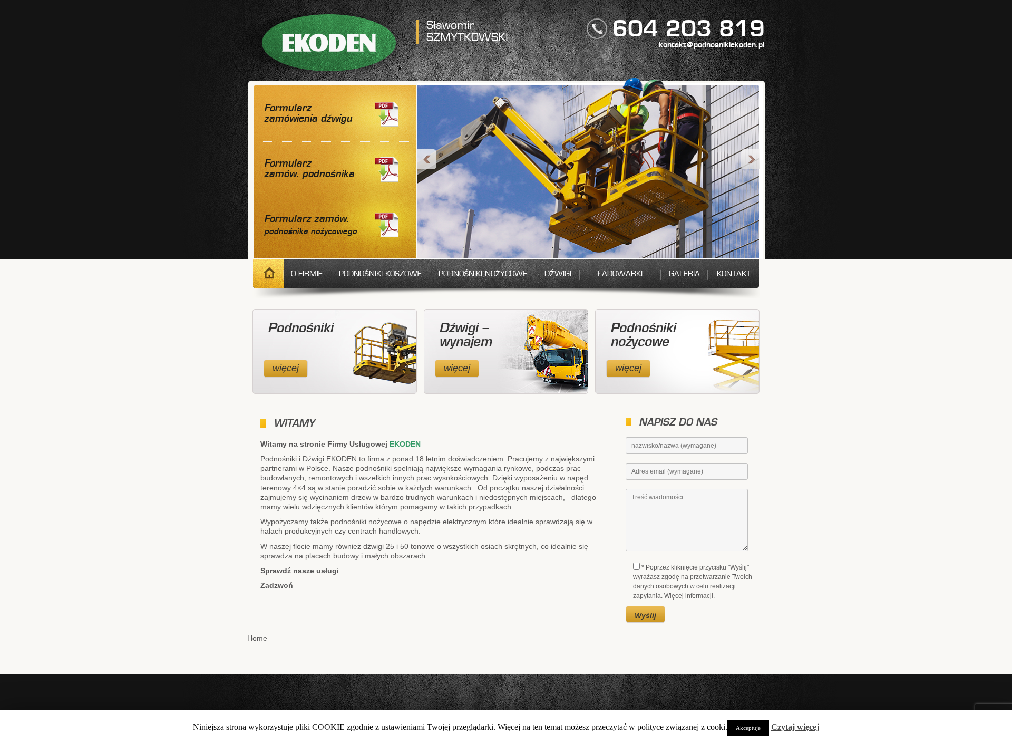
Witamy (268, 273)
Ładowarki (620, 274)
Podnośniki (300, 328)
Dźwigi (557, 274)
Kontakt (734, 274)
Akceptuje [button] (748, 728)
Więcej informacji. (689, 596)
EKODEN (328, 42)
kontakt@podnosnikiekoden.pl (712, 45)
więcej (286, 368)
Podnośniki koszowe (380, 274)
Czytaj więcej (795, 726)
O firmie (307, 274)
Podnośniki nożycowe (483, 274)
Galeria (684, 274)
